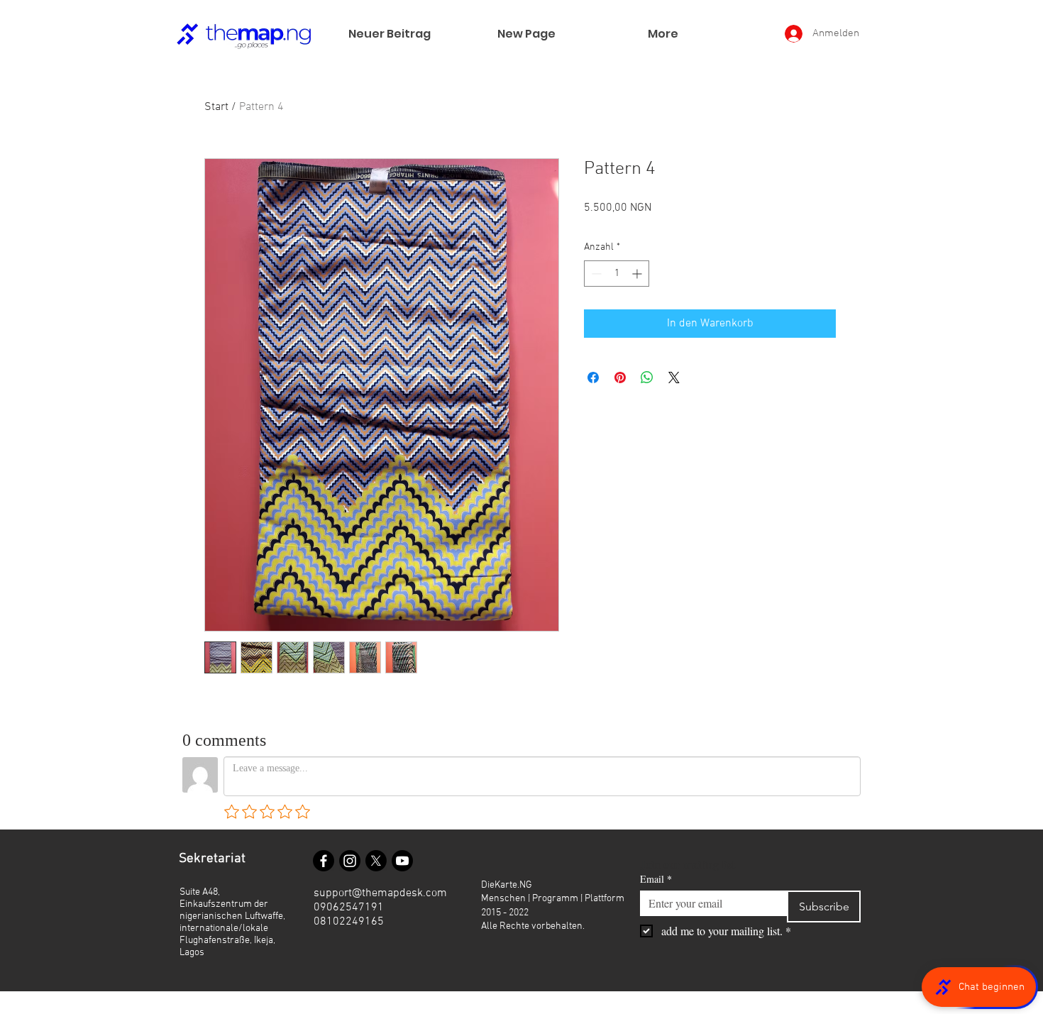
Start (216, 107)
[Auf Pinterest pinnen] (620, 377)
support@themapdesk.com (380, 893)
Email (656, 879)
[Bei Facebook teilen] (593, 377)
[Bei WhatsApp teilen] (647, 377)
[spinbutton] (616, 273)
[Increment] (638, 273)
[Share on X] (674, 377)
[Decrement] (595, 273)
